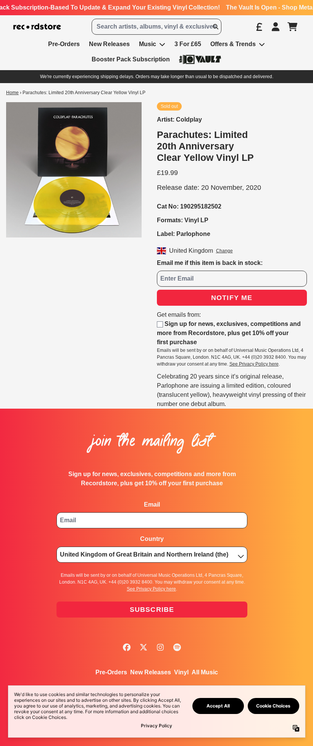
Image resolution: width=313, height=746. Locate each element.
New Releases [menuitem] (109, 44)
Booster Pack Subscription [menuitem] (131, 59)
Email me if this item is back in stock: (210, 263)
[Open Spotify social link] (177, 647)
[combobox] (156, 27)
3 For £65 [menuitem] (187, 44)
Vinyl (181, 672)
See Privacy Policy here (254, 364)
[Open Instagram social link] (160, 647)
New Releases (150, 672)
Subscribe (152, 609)
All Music (205, 672)
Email (152, 504)
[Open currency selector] (258, 26)
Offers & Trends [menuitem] (233, 44)
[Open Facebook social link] (126, 647)
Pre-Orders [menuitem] (64, 44)
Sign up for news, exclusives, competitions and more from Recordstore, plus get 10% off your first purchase (229, 333)
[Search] (215, 27)
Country (152, 539)
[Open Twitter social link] (143, 647)
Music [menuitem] (147, 44)
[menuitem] (200, 59)
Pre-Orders (111, 672)
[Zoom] (74, 169)
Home (12, 92)
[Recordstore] (37, 26)
